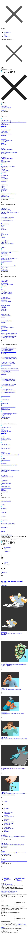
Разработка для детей (6, 431)
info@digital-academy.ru (6, 884)
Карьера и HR (4, 175)
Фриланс (3, 177)
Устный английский (6, 365)
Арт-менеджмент (5, 170)
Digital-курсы (4, 106)
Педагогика (4, 253)
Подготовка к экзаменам (7, 378)
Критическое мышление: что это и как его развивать (14, 738)
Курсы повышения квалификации (9, 250)
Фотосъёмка (4, 131)
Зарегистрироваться (5, 921)
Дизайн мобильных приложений (9, 152)
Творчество (3, 463)
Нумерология (4, 330)
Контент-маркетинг (6, 161)
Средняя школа (4, 475)
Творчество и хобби (9, 821)
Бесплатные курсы (5, 486)
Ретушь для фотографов (7, 284)
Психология (4, 195)
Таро (2, 328)
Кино (2, 268)
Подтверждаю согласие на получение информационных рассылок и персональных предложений (12, 930)
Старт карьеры (4, 178)
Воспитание (4, 481)
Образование (7, 827)
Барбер (2, 228)
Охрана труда (4, 255)
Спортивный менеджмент (7, 243)
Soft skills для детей (5, 453)
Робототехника (4, 430)
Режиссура (3, 290)
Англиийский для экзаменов (8, 380)
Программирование (6, 107)
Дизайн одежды (5, 314)
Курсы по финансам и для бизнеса (9, 258)
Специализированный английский (9, 368)
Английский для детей (6, 389)
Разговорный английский (7, 337)
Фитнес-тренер (4, 242)
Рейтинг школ (7, 32)
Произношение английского (8, 363)
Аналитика (3, 110)
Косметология (4, 234)
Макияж (3, 225)
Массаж (3, 235)
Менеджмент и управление (7, 166)
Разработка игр (4, 184)
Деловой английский (6, 372)
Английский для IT (5, 371)
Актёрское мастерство (6, 292)
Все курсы (6, 878)
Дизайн (2, 148)
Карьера (6, 815)
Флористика (4, 309)
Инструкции (7, 813)
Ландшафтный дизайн (6, 320)
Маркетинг (3, 157)
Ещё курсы (3, 126)
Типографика (4, 150)
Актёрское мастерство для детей (9, 465)
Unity (2, 187)
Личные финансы (5, 409)
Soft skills (3, 452)
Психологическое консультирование (10, 212)
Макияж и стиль (5, 196)
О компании (7, 36)
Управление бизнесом (6, 259)
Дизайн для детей (5, 438)
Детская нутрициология (7, 220)
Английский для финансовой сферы (10, 370)
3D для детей (4, 440)
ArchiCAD (3, 307)
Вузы (5, 33)
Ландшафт (3, 322)
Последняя (6, 808)
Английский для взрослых (7, 349)
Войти (2, 911)
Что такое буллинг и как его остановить (11, 689)
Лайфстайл (6, 831)
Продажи (3, 169)
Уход (2, 233)
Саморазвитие (4, 408)
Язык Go (3, 123)
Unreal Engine (4, 189)
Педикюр (3, 237)
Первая (5, 801)
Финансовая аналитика (6, 140)
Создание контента (5, 108)
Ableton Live (4, 300)
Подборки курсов (8, 812)
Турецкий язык (4, 403)
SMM (2, 160)
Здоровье (3, 247)
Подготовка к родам (6, 483)
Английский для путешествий (8, 384)
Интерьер (3, 306)
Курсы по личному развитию (8, 407)
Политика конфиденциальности (9, 891)
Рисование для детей (6, 439)
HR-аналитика (4, 141)
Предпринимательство (6, 261)
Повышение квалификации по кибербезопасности (13, 122)
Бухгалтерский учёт (6, 252)
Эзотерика (3, 326)
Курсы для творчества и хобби (8, 265)
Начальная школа (5, 468)
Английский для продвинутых (8, 336)
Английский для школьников (8, 390)
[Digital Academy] (3, 872)
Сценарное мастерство (6, 293)
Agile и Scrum (4, 167)
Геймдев (3, 186)
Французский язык (5, 396)
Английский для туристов (7, 385)
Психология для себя (6, 211)
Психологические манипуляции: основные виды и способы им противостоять (13, 794)
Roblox (2, 429)
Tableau (2, 143)
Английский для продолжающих (9, 358)
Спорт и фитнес (5, 240)
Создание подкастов (6, 133)
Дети (5, 830)
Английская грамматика (7, 350)
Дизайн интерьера (5, 305)
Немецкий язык (5, 399)
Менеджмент (7, 824)
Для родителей (4, 480)
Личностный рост (5, 209)
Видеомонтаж (4, 132)
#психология (4, 585)
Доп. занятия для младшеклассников (10, 470)
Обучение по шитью (6, 315)
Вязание (3, 317)
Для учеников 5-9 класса (7, 476)
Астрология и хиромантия (7, 327)
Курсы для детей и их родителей (9, 413)
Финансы (3, 262)
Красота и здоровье (8, 828)
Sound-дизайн (4, 270)
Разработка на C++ (5, 124)
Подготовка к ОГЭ (5, 448)
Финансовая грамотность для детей (10, 454)
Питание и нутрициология (7, 197)
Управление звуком (5, 298)
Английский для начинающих (8, 334)
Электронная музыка (6, 301)
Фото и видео (4, 267)
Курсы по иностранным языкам (9, 333)
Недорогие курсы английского (8, 352)
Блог (5, 35)
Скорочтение (4, 471)
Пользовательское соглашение (8, 892)
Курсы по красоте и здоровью (8, 193)
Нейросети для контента (7, 149)
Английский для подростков (8, 379)
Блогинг (3, 458)
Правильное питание (6, 218)
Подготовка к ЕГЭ (5, 417)
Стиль (2, 226)
